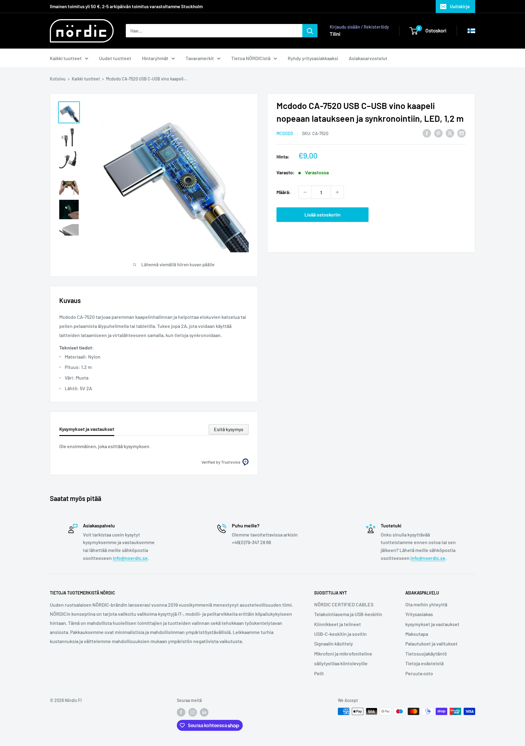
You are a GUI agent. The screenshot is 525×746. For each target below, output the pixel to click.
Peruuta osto (419, 673)
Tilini (335, 34)
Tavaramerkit (200, 58)
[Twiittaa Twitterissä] (450, 133)
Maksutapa (416, 634)
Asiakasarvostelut (368, 58)
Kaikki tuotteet (66, 58)
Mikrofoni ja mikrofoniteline (343, 653)
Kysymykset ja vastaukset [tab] (86, 429)
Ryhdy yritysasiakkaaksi (313, 58)
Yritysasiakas (419, 614)
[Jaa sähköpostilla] (461, 133)
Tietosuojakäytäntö (426, 653)
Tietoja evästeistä (424, 663)
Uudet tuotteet (115, 58)
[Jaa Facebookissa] (427, 133)
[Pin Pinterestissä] (438, 133)
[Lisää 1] (337, 192)
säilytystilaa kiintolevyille (341, 663)
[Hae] (309, 30)
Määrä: (283, 192)
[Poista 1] (305, 192)
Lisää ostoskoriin (322, 214)
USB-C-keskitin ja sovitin (340, 634)
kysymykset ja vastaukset (432, 624)
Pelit (319, 673)
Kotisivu (58, 78)
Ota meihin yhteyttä (426, 604)
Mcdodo (284, 133)
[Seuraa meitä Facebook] (181, 712)
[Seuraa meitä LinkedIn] (204, 712)
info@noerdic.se (130, 558)
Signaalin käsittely (333, 643)
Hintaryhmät (155, 58)
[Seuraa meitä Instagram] (192, 712)
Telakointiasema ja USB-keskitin (348, 614)
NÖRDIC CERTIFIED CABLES (343, 604)
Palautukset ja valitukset (431, 643)
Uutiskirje (460, 6)
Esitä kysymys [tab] (228, 429)
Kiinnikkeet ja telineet (337, 624)
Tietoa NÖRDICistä (250, 58)
